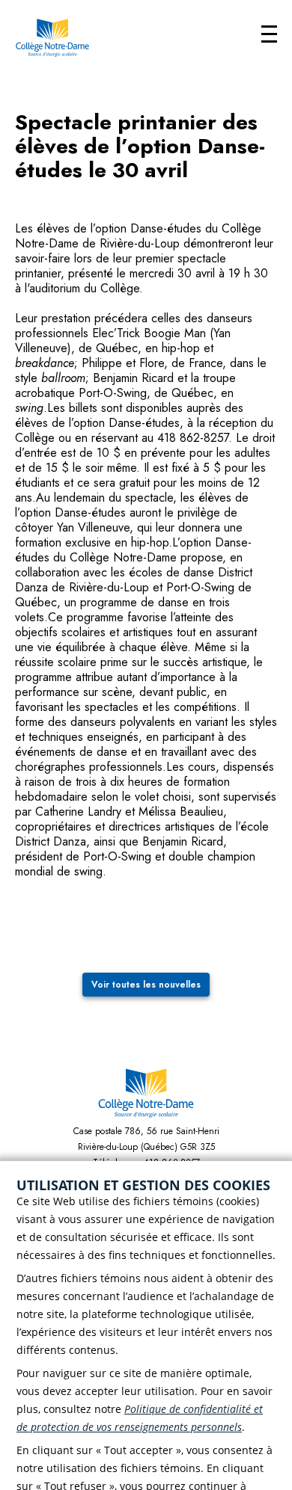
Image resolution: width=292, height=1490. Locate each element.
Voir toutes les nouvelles (146, 984)
